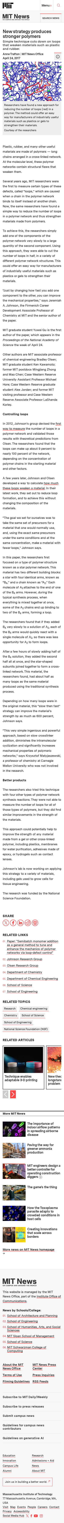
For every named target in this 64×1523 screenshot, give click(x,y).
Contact (54, 1507)
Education (9, 1455)
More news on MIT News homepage (28, 1249)
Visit (5, 1507)
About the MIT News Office (13, 1366)
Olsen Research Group (22, 965)
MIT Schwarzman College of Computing (26, 1349)
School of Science (19, 985)
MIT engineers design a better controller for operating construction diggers (43, 1171)
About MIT (38, 1470)
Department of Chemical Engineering (32, 978)
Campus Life (10, 1465)
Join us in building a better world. (26, 1481)
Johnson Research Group (24, 959)
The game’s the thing (42, 1187)
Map (12, 1507)
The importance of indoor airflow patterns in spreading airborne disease (43, 1129)
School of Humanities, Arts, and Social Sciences (33, 1328)
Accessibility (22, 1511)
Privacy (7, 1511)
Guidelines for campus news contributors (23, 1427)
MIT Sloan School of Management (30, 1336)
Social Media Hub (13, 1515)
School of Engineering (22, 991)
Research (10, 1008)
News (35, 1465)
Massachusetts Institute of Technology (27, 1494)
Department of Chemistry (24, 972)
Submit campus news (18, 1416)
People (32, 1507)
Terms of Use (12, 1375)
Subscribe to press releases (23, 1406)
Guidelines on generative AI (23, 1438)
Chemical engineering (33, 1008)
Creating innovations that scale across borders (42, 1232)
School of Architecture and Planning (32, 1315)
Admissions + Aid (43, 1460)
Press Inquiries (43, 1375)
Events (21, 1507)
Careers (42, 1507)
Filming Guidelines (16, 1381)
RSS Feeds (40, 1381)
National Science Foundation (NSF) (26, 1029)
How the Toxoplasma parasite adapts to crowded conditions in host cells (43, 1213)
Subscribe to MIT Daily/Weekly (25, 1397)
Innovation (9, 1460)
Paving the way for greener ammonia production (40, 1148)
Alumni (7, 1470)
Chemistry (10, 1015)
